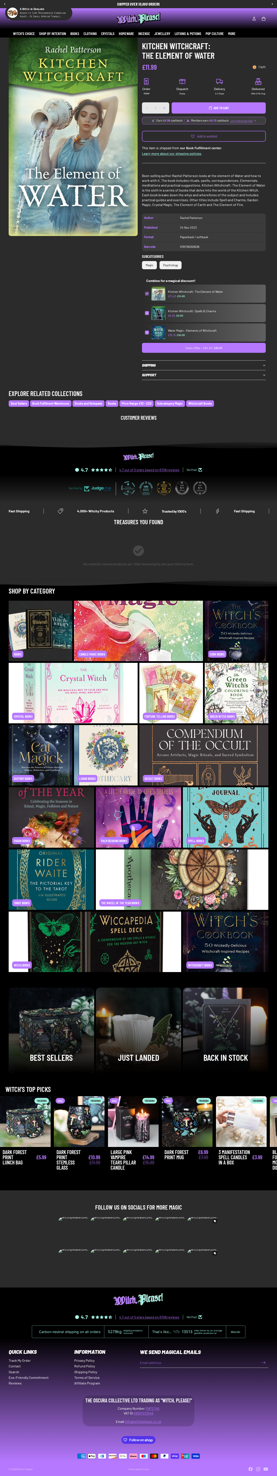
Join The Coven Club (241, 120)
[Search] (10, 19)
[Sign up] (263, 1362)
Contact (15, 1366)
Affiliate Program (87, 1383)
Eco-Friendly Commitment (29, 1377)
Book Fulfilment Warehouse (50, 403)
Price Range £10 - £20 (136, 403)
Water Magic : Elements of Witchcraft (192, 330)
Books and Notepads (88, 403)
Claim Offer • (203, 348)
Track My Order (20, 1360)
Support (149, 375)
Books (112, 403)
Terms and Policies (138, 1469)
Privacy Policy (84, 1360)
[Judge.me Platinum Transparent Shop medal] (128, 488)
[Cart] (263, 19)
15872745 (152, 1408)
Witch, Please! (25, 1469)
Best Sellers (19, 403)
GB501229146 (143, 1413)
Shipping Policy (85, 1372)
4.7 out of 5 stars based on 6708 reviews (149, 470)
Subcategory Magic (170, 403)
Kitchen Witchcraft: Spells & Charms (192, 311)
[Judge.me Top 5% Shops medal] (182, 488)
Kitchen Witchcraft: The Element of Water (195, 291)
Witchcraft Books (200, 403)
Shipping (149, 365)
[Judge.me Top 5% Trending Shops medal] (200, 488)
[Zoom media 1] (73, 137)
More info (235, 1331)
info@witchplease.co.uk (143, 1421)
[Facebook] (250, 1469)
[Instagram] (258, 1469)
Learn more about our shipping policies (171, 153)
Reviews (15, 1383)
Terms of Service (87, 1377)
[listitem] (232, 33)
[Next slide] (263, 1143)
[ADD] (44, 1140)
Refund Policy (84, 1366)
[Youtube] (265, 1469)
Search (14, 1372)
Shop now (51, 1067)
